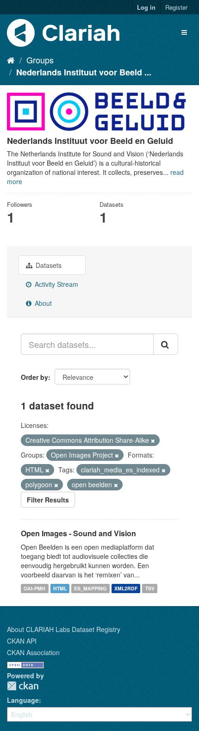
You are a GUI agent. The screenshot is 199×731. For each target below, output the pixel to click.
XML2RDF (125, 588)
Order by (34, 377)
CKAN (22, 686)
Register (176, 7)
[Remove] (153, 440)
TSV (150, 588)
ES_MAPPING (90, 588)
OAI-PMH (34, 588)
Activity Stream (55, 284)
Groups (40, 60)
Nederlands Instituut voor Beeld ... (83, 72)
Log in (146, 7)
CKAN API (22, 640)
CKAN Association (33, 652)
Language (23, 700)
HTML (60, 588)
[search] (165, 344)
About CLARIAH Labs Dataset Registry (63, 629)
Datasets (48, 265)
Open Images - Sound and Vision (78, 533)
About (42, 303)
